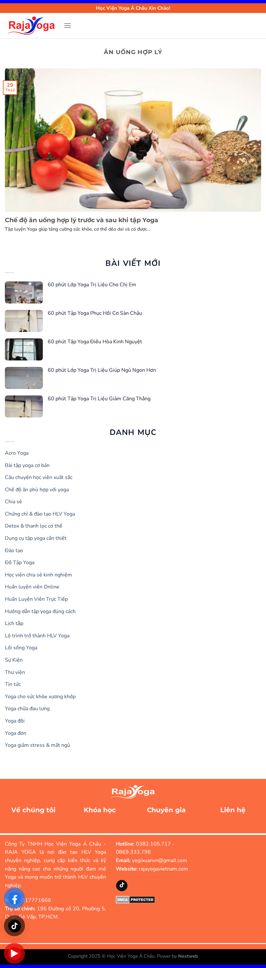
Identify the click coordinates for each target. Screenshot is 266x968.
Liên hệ (233, 810)
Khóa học (100, 810)
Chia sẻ (13, 501)
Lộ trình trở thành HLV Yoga (37, 635)
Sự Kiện (14, 660)
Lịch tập (14, 623)
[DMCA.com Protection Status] (135, 899)
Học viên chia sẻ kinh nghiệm (38, 574)
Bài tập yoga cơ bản (27, 465)
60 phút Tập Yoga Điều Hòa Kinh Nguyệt (95, 341)
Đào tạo (14, 550)
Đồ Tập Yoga (19, 562)
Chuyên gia (166, 810)
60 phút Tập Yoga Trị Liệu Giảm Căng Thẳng (99, 398)
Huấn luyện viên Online (32, 586)
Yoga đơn (15, 733)
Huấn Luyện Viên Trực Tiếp (36, 599)
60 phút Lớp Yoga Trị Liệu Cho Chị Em (92, 284)
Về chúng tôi (33, 810)
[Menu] (67, 25)
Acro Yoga (17, 453)
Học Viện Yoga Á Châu (131, 956)
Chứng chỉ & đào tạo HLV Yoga (40, 514)
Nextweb (188, 956)
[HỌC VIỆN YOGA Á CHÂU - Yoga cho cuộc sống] (32, 25)
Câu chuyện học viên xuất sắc (38, 477)
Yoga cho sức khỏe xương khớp (40, 696)
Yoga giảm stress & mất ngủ (37, 745)
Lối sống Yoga (21, 647)
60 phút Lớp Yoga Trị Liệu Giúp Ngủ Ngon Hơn (102, 370)
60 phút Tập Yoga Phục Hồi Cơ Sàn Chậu (95, 313)
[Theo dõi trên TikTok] (121, 885)
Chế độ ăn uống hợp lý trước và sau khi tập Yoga (81, 220)
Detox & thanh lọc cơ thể (33, 526)
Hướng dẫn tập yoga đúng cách (40, 611)
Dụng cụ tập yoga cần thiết (35, 538)
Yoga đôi (15, 720)
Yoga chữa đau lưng (27, 708)
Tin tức (13, 684)
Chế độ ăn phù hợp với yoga (37, 489)
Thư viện (15, 672)
